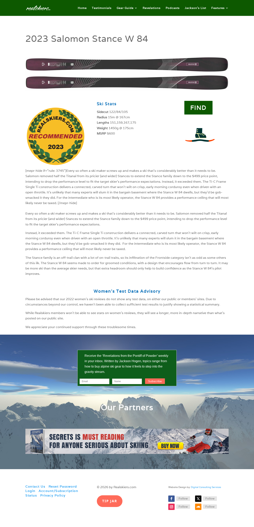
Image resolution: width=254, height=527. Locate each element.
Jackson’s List (195, 8)
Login (30, 491)
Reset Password (63, 486)
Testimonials (102, 8)
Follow (183, 498)
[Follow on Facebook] (171, 498)
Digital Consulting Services (206, 487)
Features (218, 8)
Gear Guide (125, 8)
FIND (198, 108)
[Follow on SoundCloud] (198, 507)
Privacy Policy (53, 495)
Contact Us (35, 486)
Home (82, 8)
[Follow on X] (198, 498)
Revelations (152, 8)
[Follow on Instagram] (171, 507)
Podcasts (173, 8)
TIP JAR (109, 501)
